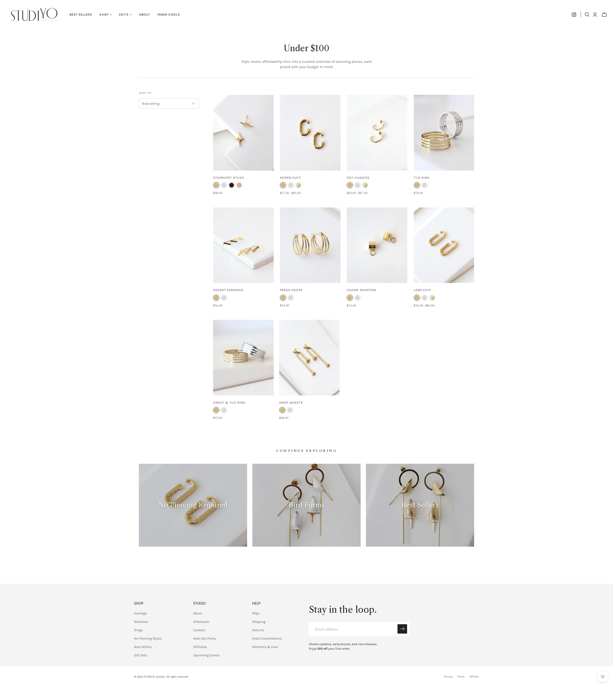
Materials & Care (265, 647)
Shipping (259, 622)
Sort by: (146, 93)
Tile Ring (422, 177)
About (144, 14)
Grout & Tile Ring (229, 402)
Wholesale (201, 622)
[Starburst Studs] (243, 133)
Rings (138, 630)
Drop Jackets (291, 402)
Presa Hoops (291, 290)
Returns (258, 630)
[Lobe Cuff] (444, 245)
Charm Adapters (361, 290)
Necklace (141, 622)
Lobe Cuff (422, 290)
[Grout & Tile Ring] (243, 357)
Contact (199, 630)
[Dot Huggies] (377, 133)
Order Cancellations (267, 638)
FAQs (255, 613)
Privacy (448, 676)
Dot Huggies (358, 177)
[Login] (594, 14)
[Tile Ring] (444, 133)
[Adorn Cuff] (310, 133)
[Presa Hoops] (310, 245)
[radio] (216, 185)
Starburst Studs (228, 177)
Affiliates (200, 647)
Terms (461, 676)
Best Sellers (80, 14)
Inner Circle (168, 14)
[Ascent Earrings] (243, 245)
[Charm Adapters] (377, 245)
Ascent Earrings (228, 290)
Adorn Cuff (290, 177)
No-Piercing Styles (148, 638)
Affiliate (474, 676)
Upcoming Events (206, 655)
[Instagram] (574, 14)
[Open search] (587, 14)
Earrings (140, 613)
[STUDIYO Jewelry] (34, 14)
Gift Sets (140, 655)
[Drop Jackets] (309, 357)
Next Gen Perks (204, 638)
